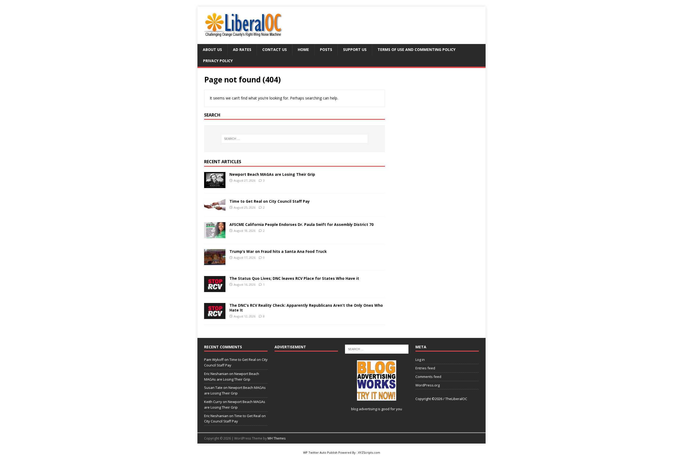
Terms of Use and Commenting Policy (416, 49)
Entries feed (425, 368)
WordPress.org (427, 385)
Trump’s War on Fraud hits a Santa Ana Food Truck (278, 251)
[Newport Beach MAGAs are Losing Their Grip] (214, 184)
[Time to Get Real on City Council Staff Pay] (214, 208)
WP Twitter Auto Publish (320, 452)
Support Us (355, 49)
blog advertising (364, 408)
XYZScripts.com (369, 452)
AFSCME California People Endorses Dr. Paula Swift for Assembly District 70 (302, 224)
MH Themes (276, 438)
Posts (326, 49)
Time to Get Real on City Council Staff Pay (269, 201)
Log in (420, 359)
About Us (212, 49)
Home (303, 49)
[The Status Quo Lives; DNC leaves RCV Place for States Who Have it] (214, 289)
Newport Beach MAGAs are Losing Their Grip (272, 174)
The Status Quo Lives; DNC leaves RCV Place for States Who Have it (294, 278)
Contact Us (274, 49)
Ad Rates (242, 49)
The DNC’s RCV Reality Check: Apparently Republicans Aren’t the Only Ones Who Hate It (306, 308)
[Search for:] (294, 138)
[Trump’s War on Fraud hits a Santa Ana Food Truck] (214, 262)
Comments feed (428, 376)
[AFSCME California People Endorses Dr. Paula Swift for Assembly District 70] (214, 235)
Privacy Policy (218, 60)
